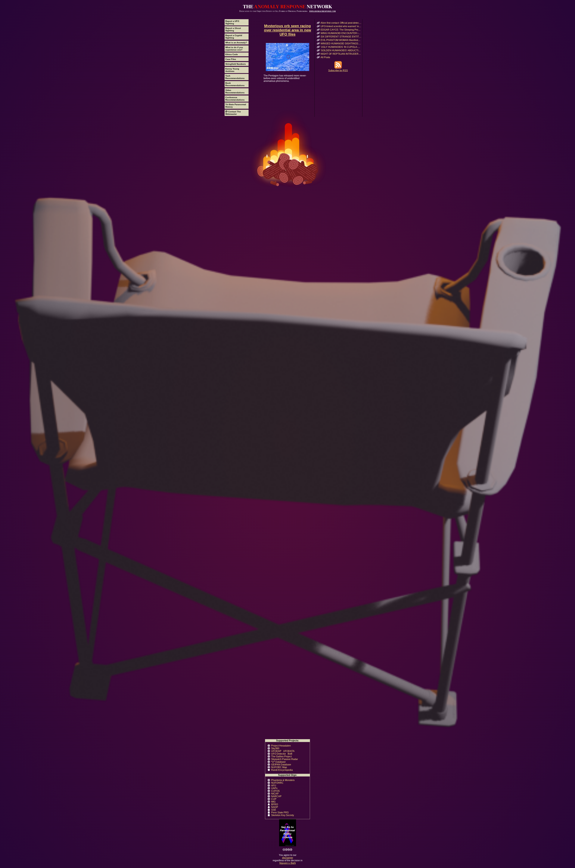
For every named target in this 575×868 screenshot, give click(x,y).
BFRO (274, 804)
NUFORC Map (279, 767)
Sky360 (275, 748)
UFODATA (289, 751)
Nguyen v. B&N (287, 863)
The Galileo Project (281, 756)
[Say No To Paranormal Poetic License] (287, 833)
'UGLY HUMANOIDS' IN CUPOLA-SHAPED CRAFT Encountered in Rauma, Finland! (341, 47)
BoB (290, 753)
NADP (274, 807)
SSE (273, 810)
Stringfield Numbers (235, 64)
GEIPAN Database (281, 764)
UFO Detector (278, 753)
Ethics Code (231, 54)
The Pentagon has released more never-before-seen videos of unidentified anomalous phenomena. (285, 78)
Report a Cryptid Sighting (233, 36)
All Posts (325, 57)
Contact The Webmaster (233, 112)
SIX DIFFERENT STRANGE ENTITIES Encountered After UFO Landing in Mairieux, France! (341, 36)
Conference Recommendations (235, 98)
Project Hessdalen (281, 745)
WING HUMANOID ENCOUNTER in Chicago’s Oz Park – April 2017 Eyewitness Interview (341, 33)
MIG (273, 801)
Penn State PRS (280, 812)
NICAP (275, 793)
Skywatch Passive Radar (284, 759)
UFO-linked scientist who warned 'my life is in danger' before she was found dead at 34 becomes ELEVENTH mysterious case (341, 26)
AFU (273, 785)
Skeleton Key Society (282, 815)
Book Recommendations (235, 84)
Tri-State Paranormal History (235, 105)
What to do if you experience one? (234, 48)
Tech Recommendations (235, 77)
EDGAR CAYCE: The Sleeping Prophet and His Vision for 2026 (341, 29)
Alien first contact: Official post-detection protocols (341, 23)
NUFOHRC (277, 783)
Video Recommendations (235, 91)
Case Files (230, 59)
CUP (273, 799)
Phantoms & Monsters (283, 780)
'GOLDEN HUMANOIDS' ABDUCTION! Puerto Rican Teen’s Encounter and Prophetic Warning (341, 50)
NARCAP (276, 796)
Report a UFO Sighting (232, 22)
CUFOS (275, 791)
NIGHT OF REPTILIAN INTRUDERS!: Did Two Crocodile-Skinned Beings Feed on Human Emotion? (341, 54)
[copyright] (287, 849)
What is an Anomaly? (236, 42)
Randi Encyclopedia (282, 770)
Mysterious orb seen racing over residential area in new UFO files (287, 30)
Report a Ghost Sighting (233, 29)
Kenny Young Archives (232, 70)
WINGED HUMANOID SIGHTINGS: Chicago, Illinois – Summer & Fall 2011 (341, 43)
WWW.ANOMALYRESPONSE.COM (322, 11)
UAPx (274, 788)
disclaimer (287, 857)
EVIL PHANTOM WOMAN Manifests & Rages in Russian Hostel (341, 40)
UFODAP (276, 751)
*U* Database (278, 762)
